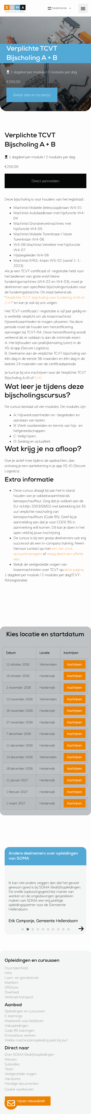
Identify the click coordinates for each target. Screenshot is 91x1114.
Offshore (11, 987)
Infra (8, 973)
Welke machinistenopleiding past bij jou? (36, 1040)
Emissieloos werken (20, 1035)
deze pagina (73, 569)
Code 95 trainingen (19, 1030)
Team (9, 1069)
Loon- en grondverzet (22, 977)
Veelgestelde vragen (21, 1074)
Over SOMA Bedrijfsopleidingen (29, 1054)
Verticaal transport (19, 997)
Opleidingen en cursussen (25, 1011)
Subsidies (12, 1064)
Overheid (12, 992)
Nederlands (59, 8)
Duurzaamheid (16, 968)
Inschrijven (74, 664)
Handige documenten (22, 1083)
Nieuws (11, 1059)
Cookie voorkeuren (19, 1089)
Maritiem (11, 982)
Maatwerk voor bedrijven (24, 1020)
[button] (83, 8)
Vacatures (13, 1078)
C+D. (38, 377)
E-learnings (13, 1016)
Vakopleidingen (16, 1025)
